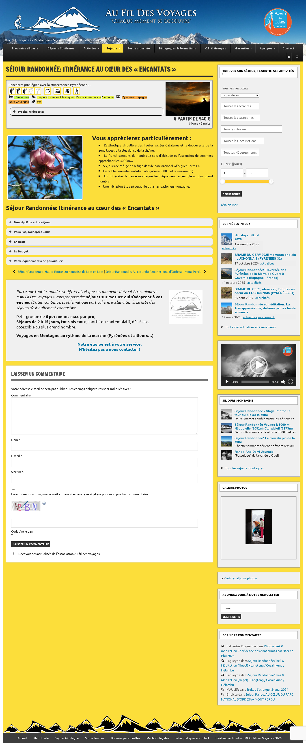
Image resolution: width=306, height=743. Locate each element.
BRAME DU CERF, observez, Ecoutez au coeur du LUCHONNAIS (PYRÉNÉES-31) (265, 291)
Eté (39, 102)
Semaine (108, 97)
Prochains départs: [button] (31, 111)
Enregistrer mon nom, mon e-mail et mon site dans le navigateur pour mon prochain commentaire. (80, 493)
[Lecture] (227, 381)
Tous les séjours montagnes (244, 468)
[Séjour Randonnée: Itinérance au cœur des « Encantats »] (188, 114)
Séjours (42, 97)
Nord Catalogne (19, 102)
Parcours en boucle (88, 97)
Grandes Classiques (61, 97)
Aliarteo (237, 738)
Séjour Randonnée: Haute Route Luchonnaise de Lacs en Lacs (60, 271)
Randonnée (42, 40)
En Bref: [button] (19, 241)
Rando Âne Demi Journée (254, 451)
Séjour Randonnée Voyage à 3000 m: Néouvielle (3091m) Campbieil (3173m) (264, 426)
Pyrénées (128, 97)
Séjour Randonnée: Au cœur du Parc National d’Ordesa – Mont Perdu (154, 271)
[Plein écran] (290, 381)
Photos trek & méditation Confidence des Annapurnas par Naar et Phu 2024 (257, 651)
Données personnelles (125, 738)
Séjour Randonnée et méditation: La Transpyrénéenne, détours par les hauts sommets (265, 308)
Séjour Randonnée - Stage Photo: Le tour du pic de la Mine (263, 413)
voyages (25, 40)
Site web (17, 471)
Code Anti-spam (22, 531)
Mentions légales (158, 738)
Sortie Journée (94, 738)
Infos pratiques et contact (192, 738)
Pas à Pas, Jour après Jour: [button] (32, 232)
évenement (266, 317)
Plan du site (41, 738)
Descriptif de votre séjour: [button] (32, 222)
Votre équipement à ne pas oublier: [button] (38, 261)
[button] (259, 365)
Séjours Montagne (67, 738)
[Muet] (283, 381)
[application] (258, 365)
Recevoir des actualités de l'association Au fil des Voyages (59, 554)
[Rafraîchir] (44, 504)
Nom (15, 439)
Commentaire (21, 395)
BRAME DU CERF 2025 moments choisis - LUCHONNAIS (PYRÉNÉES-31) (265, 256)
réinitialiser (229, 205)
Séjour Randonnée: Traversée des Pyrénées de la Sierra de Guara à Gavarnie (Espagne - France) (260, 273)
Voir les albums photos (241, 578)
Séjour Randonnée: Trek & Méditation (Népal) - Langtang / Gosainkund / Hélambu (252, 665)
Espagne (141, 97)
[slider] (222, 181)
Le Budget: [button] (21, 251)
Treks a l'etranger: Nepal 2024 (267, 689)
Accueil (11, 40)
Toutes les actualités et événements (250, 327)
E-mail (16, 455)
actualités (229, 248)
